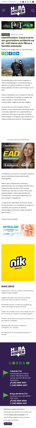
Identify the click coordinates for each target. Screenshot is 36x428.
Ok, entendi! (8, 424)
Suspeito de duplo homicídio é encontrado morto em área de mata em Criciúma (15, 299)
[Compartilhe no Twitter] (14, 53)
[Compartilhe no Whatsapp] (3, 53)
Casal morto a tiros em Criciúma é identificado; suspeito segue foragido (17, 292)
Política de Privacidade (16, 415)
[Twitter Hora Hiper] (30, 2)
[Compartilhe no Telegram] (6, 53)
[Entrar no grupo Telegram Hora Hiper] (23, 2)
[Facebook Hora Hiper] (25, 2)
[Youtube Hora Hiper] (33, 2)
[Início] (18, 15)
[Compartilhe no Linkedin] (17, 53)
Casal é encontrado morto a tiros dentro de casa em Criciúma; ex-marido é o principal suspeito (18, 313)
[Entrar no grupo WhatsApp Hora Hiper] (20, 2)
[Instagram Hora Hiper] (28, 2)
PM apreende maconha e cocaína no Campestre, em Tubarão (14, 327)
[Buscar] (33, 10)
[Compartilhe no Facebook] (10, 53)
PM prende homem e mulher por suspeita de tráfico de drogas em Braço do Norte (16, 306)
